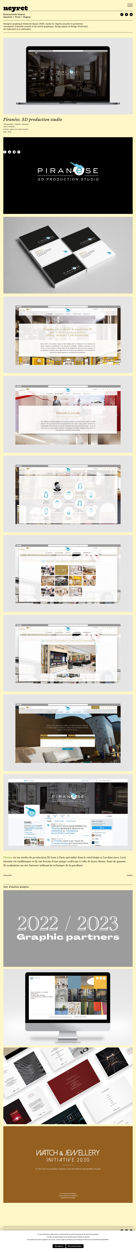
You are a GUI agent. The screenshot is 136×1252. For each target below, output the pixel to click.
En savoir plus (74, 1246)
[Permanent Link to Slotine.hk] (68, 1007)
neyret (15, 7)
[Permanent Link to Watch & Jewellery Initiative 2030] (68, 1164)
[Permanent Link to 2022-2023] (68, 928)
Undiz (130, 875)
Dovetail (7, 875)
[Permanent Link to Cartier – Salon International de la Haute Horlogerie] (68, 1086)
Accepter (59, 1246)
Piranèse (7, 857)
